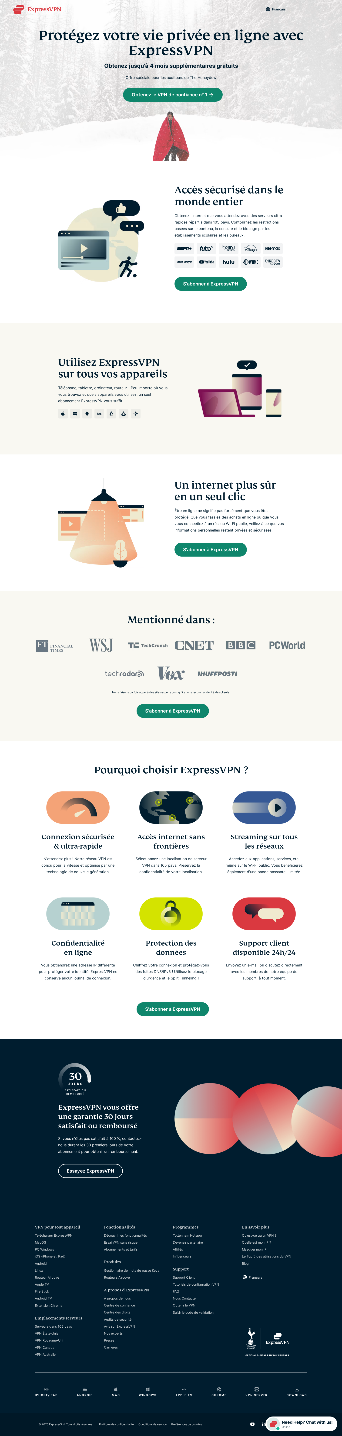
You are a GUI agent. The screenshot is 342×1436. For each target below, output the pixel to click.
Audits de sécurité (117, 1319)
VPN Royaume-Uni (49, 1340)
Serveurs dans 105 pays (53, 1326)
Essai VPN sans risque (120, 1242)
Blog (245, 1263)
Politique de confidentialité (116, 1424)
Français (279, 9)
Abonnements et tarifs (120, 1249)
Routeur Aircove (47, 1277)
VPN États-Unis (46, 1333)
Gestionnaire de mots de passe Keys (131, 1270)
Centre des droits (117, 1312)
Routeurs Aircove (117, 1277)
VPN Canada (44, 1347)
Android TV (43, 1298)
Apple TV (42, 1284)
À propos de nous (117, 1298)
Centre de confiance (119, 1305)
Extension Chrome (48, 1305)
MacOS (40, 1242)
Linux (39, 1270)
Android (41, 1263)
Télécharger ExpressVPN (54, 1235)
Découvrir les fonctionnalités (125, 1235)
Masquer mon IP (254, 1249)
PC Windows (44, 1249)
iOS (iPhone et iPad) (50, 1256)
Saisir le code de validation (193, 1312)
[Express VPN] (37, 9)
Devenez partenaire (188, 1242)
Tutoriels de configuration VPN (196, 1284)
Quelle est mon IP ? (256, 1242)
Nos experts (113, 1333)
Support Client (184, 1277)
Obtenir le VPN (184, 1305)
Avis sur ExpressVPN (119, 1326)
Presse (109, 1340)
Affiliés (178, 1249)
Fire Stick (42, 1291)
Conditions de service (152, 1424)
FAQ (176, 1291)
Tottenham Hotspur (187, 1235)
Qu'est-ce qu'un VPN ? (259, 1235)
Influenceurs (182, 1256)
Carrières (111, 1347)
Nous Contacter (185, 1298)
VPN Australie (45, 1354)
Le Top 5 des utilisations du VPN (266, 1256)
